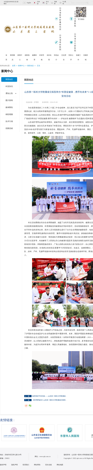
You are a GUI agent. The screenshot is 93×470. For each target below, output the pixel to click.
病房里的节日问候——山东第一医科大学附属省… (49, 396)
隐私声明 (14, 465)
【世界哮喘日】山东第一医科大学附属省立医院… (49, 400)
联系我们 (26, 465)
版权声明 (3, 465)
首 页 (6, 55)
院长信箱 (48, 465)
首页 (13, 66)
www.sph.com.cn (44, 456)
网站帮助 (37, 465)
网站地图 (60, 465)
